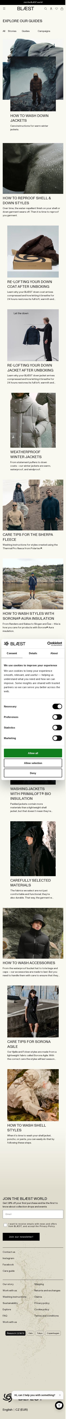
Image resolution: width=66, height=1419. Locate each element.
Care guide (9, 1271)
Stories (12, 31)
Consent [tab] (12, 653)
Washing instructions (14, 1297)
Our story (8, 1284)
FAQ (5, 1316)
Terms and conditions (46, 1316)
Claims (38, 1297)
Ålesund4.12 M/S (15, 1333)
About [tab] (54, 653)
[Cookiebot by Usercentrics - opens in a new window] (47, 644)
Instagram (8, 1258)
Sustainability (10, 1303)
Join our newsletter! (21, 1236)
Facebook (8, 1265)
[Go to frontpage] (9, 1398)
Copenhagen (53, 1333)
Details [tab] (33, 653)
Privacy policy (41, 1303)
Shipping (39, 1284)
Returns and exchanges (47, 1290)
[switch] (57, 717)
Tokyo (39, 1333)
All (4, 31)
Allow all (33, 753)
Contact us (9, 1252)
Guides (26, 31)
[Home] (25, 8)
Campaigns (44, 31)
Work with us (10, 1290)
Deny (33, 772)
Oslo (30, 1333)
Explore (7, 1309)
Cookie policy (41, 1309)
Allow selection (33, 763)
